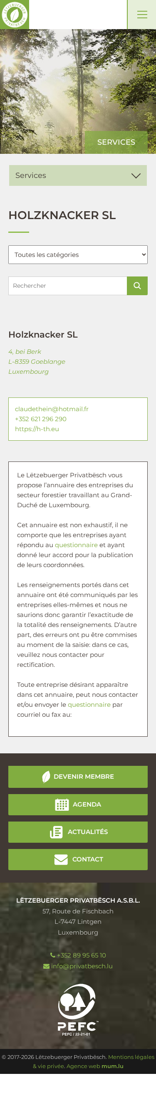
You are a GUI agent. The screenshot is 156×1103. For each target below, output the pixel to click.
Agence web (83, 1066)
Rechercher (137, 285)
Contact (87, 859)
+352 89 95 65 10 (81, 955)
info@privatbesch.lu (82, 966)
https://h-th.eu (37, 429)
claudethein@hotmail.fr (52, 409)
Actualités (88, 832)
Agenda (87, 804)
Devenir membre (84, 776)
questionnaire (76, 545)
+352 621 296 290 (41, 419)
